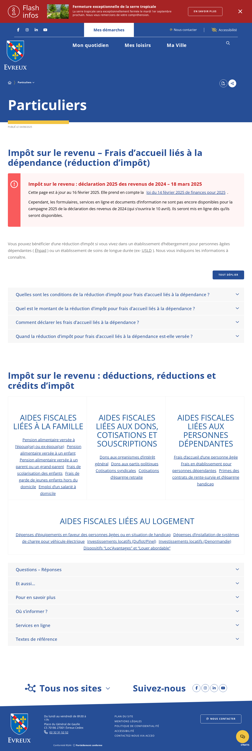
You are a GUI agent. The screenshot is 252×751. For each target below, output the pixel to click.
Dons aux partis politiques (134, 463)
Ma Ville (177, 45)
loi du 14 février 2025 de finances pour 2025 (185, 192)
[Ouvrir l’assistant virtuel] (242, 736)
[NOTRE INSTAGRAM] (27, 30)
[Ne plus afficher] (240, 11)
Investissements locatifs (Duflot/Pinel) (121, 541)
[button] (227, 43)
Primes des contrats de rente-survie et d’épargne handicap (205, 477)
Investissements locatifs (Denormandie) (195, 541)
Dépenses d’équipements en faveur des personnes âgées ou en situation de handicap (93, 534)
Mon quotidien (90, 45)
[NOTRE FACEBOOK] (18, 30)
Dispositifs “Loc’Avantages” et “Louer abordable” (126, 548)
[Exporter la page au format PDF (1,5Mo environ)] (223, 83)
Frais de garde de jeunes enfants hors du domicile (49, 480)
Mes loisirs (138, 45)
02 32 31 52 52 (58, 732)
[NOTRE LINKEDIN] (36, 30)
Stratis (245, 744)
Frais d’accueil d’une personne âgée (206, 457)
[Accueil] (9, 82)
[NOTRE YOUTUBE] (45, 30)
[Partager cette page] (232, 83)
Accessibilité (228, 30)
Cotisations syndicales (116, 470)
